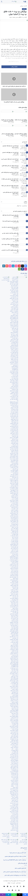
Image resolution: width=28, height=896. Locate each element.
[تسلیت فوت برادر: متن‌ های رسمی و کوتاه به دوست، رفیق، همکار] (23, 181)
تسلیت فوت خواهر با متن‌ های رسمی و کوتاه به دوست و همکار (9, 186)
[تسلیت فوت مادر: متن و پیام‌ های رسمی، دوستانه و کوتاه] (23, 194)
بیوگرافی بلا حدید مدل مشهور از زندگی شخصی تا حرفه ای (7, 120)
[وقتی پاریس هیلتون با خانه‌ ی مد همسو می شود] (23, 251)
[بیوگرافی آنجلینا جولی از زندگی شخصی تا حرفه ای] (7, 129)
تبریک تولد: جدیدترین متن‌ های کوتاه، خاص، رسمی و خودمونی (9, 173)
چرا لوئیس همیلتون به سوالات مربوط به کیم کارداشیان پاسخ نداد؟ (10, 245)
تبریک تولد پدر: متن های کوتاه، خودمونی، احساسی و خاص (10, 146)
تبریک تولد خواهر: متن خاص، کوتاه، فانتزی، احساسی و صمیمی (10, 166)
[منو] (25, 2)
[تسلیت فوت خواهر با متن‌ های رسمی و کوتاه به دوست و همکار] (23, 188)
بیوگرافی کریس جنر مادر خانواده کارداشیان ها (21, 120)
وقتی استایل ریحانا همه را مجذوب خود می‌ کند (10, 233)
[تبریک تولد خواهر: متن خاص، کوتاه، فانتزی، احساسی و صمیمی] (23, 168)
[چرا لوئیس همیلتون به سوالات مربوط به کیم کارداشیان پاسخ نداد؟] (23, 246)
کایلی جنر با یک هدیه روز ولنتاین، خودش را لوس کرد (10, 239)
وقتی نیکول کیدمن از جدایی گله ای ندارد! (10, 221)
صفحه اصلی (18, 883)
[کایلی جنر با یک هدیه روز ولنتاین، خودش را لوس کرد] (23, 240)
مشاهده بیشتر (14, 66)
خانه (25, 6)
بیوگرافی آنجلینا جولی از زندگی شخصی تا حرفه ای (7, 134)
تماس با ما (13, 883)
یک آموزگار (19, 206)
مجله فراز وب (24, 206)
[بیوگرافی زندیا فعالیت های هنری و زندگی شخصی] (21, 129)
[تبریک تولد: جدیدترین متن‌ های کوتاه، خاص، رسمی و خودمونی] (23, 174)
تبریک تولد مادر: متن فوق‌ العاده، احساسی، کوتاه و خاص (10, 153)
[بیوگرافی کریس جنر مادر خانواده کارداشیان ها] (21, 115)
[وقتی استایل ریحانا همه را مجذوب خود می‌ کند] (23, 235)
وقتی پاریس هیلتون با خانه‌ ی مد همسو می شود (10, 250)
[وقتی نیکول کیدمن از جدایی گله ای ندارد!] (23, 223)
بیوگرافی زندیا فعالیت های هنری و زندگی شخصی (21, 134)
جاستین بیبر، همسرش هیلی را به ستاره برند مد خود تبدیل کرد (10, 227)
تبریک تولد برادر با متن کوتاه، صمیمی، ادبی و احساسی (9, 159)
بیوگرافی (21, 6)
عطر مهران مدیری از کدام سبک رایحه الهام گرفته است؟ (10, 215)
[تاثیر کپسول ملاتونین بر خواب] (14, 554)
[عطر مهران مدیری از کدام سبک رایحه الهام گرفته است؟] (23, 217)
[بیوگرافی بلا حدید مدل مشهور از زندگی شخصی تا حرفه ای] (7, 115)
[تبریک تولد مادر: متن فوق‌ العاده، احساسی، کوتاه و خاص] (23, 155)
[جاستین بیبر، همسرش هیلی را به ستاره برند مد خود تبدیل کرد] (23, 229)
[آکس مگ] (14, 1)
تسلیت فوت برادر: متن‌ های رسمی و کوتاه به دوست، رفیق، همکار (9, 179)
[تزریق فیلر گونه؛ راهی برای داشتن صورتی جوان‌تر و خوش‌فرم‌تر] (23, 278)
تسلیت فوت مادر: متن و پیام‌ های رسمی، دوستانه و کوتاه (10, 192)
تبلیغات (8, 883)
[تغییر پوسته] (1, 2)
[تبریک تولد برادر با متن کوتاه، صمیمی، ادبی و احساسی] (23, 161)
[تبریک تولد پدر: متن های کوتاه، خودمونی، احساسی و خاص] (23, 148)
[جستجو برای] (24, 2)
